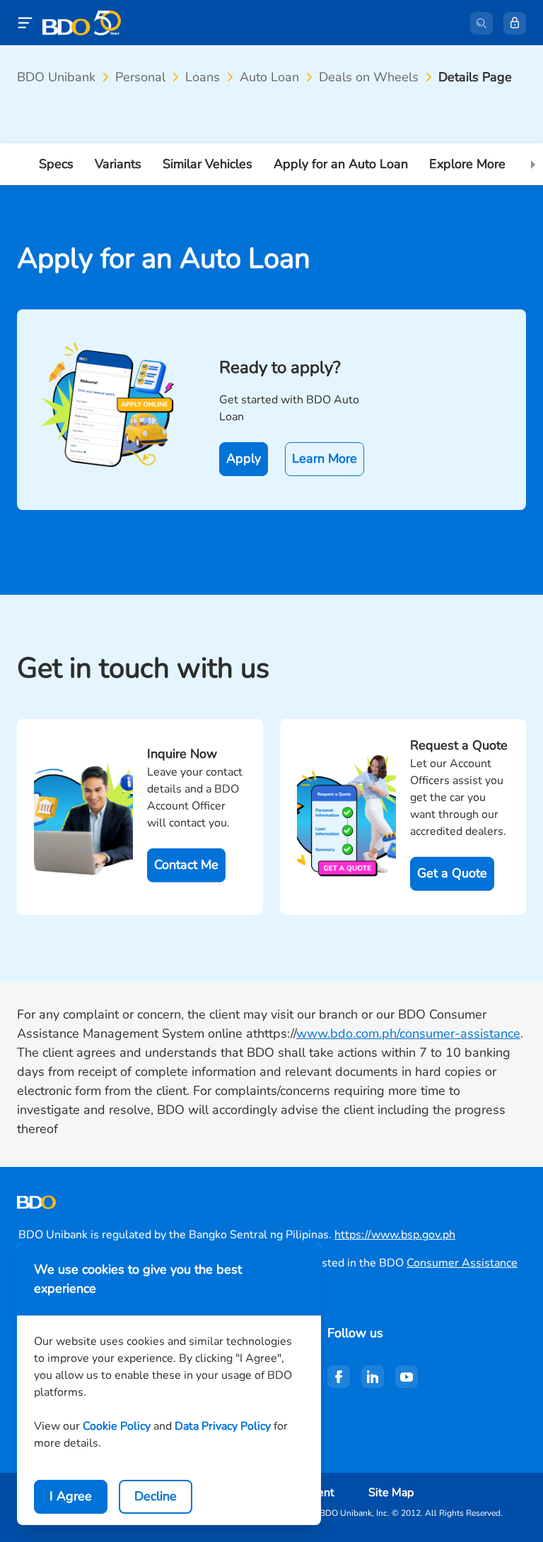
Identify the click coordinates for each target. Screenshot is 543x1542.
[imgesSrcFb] (338, 1376)
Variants (118, 163)
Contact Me (186, 864)
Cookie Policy (117, 1426)
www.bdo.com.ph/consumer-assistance (408, 1033)
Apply (243, 458)
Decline (155, 1496)
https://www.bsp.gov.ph (394, 1235)
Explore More (467, 163)
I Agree (70, 1496)
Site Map (391, 1492)
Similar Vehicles (207, 163)
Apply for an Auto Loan (341, 163)
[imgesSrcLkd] (372, 1376)
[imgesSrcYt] (406, 1376)
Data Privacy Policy (223, 1426)
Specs (56, 163)
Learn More (324, 458)
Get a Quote (452, 873)
